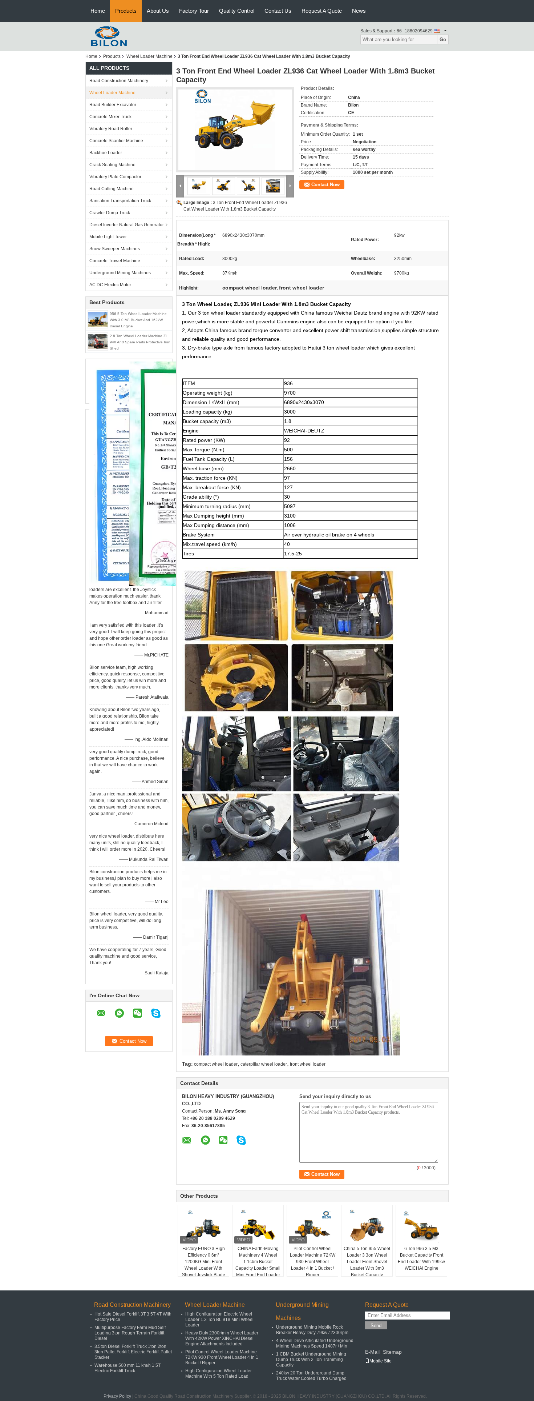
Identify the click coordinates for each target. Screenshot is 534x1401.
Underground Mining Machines (120, 272)
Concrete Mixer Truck (110, 116)
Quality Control (236, 11)
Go (443, 39)
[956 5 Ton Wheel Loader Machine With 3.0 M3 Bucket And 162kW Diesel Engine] (98, 319)
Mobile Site (380, 1361)
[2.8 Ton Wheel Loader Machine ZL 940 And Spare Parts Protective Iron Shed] (98, 341)
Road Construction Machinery (118, 80)
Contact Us (277, 11)
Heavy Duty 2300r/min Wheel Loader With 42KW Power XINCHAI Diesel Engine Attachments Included (221, 1338)
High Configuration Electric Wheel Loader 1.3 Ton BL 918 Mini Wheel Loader (219, 1320)
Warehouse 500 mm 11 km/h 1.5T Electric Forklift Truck (127, 1368)
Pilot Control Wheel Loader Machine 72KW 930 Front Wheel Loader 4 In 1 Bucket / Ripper (312, 1261)
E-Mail (372, 1352)
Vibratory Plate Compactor (115, 176)
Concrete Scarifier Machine (116, 140)
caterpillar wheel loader (263, 1064)
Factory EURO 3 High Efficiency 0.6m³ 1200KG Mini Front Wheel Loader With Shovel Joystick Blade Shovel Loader (203, 1265)
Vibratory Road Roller (110, 128)
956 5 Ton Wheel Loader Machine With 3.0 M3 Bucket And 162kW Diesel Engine (138, 320)
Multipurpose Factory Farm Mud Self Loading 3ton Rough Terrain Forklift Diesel (130, 1333)
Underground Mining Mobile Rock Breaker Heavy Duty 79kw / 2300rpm (312, 1330)
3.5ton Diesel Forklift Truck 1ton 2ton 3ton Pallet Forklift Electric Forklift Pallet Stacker (133, 1352)
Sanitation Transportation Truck (120, 200)
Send (376, 1325)
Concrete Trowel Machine (114, 260)
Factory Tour (194, 11)
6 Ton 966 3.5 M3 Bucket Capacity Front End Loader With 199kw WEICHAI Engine (421, 1258)
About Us (158, 11)
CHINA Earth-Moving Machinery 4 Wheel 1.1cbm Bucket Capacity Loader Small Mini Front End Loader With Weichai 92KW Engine (257, 1268)
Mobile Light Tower (108, 236)
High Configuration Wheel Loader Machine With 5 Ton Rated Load (218, 1373)
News (359, 11)
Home (97, 11)
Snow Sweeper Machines (114, 248)
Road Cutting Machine (111, 188)
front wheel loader (307, 1064)
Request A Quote (322, 11)
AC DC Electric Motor (110, 284)
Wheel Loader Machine (149, 56)
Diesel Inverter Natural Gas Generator (126, 224)
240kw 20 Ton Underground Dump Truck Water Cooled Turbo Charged (311, 1375)
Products (126, 11)
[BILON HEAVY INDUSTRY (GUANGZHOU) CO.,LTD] (107, 36)
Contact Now (325, 184)
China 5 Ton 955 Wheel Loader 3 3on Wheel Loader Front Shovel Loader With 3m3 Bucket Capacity (367, 1261)
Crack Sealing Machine (112, 164)
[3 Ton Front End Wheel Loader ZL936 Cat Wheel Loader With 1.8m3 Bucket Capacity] (235, 129)
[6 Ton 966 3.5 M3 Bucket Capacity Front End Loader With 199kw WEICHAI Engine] (421, 1227)
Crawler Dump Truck (109, 212)
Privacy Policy (117, 1396)
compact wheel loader (216, 1064)
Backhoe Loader (105, 152)
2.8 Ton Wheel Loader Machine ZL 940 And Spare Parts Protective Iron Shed (140, 342)
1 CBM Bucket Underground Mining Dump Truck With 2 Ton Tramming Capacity (311, 1360)
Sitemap (392, 1352)
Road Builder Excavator (112, 104)
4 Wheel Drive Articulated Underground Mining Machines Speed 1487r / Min (314, 1343)
